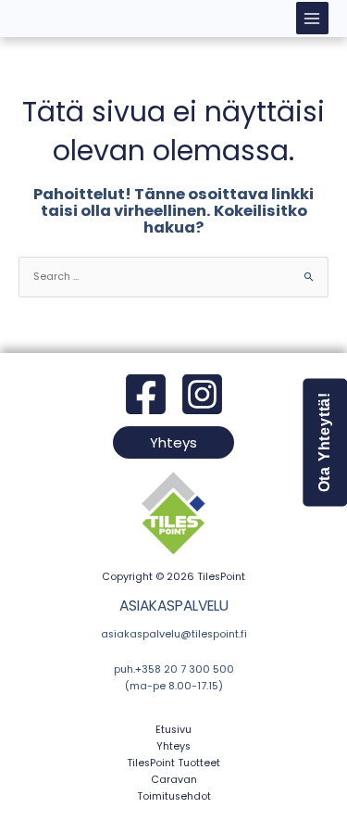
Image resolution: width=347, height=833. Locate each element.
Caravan (174, 780)
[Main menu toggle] (312, 18)
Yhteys (173, 746)
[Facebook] (145, 394)
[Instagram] (202, 394)
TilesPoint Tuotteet (173, 763)
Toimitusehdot (174, 796)
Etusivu (173, 730)
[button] (173, 442)
